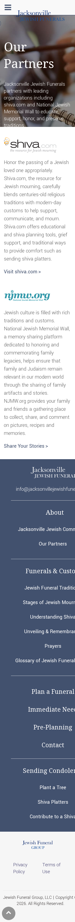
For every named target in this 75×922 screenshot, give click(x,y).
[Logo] (40, 19)
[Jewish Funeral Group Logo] (37, 848)
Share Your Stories (24, 446)
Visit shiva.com (20, 271)
